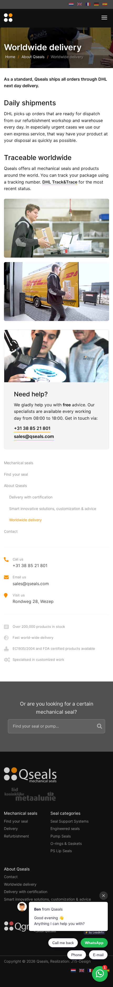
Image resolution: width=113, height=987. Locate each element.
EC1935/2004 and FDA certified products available (54, 648)
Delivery (11, 828)
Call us (30, 562)
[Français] (88, 4)
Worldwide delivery (25, 520)
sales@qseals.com (34, 436)
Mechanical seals (18, 463)
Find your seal (16, 474)
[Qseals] (7, 18)
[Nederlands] (71, 4)
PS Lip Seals (61, 851)
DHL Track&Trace (59, 182)
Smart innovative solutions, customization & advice (52, 508)
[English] (79, 4)
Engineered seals (65, 828)
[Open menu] (104, 17)
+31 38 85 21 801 (32, 428)
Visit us (33, 598)
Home (10, 56)
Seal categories (65, 813)
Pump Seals (60, 836)
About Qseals (33, 56)
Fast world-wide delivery (33, 637)
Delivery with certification (31, 497)
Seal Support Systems (69, 821)
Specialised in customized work (38, 659)
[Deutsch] (96, 4)
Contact (11, 531)
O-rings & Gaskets (66, 843)
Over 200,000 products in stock (39, 626)
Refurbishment (16, 836)
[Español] (105, 4)
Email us (31, 580)
